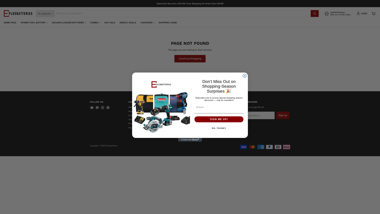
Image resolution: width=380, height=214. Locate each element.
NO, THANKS (219, 128)
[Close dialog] (244, 76)
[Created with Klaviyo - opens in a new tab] (190, 139)
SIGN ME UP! (219, 119)
